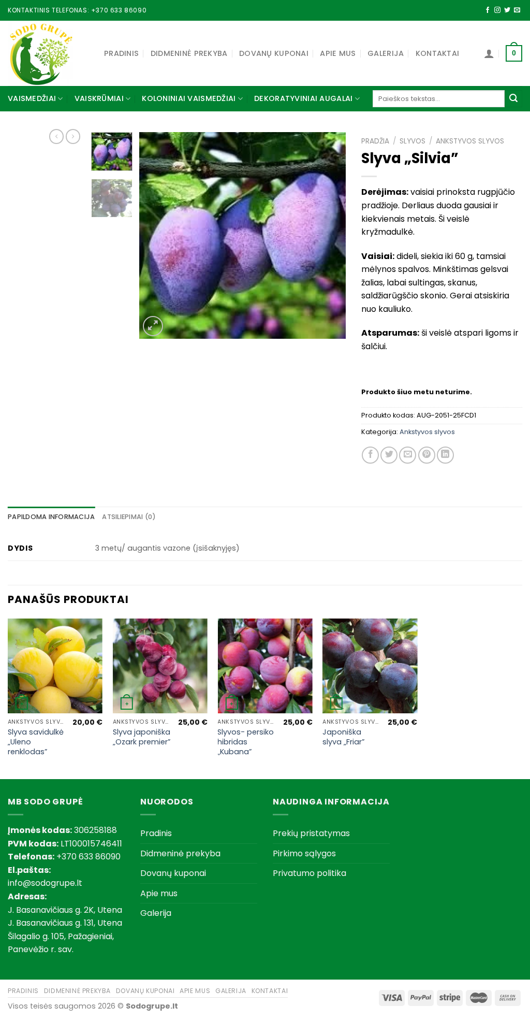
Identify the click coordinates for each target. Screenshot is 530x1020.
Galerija (385, 53)
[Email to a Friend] (407, 455)
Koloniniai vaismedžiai (188, 98)
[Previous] (156, 235)
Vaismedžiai (32, 98)
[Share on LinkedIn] (445, 455)
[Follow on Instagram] (497, 10)
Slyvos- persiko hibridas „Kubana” (245, 741)
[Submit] (513, 99)
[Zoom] (153, 326)
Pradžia (375, 141)
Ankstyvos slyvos (470, 141)
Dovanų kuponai (273, 53)
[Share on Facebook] (370, 455)
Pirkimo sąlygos (304, 853)
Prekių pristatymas (311, 833)
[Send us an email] (517, 10)
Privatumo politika (309, 873)
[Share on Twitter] (389, 455)
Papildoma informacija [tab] (51, 516)
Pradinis (121, 53)
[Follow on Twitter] (507, 10)
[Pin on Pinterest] (426, 455)
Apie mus (338, 53)
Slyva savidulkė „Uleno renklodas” (36, 741)
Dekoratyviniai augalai (303, 98)
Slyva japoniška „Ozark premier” (141, 736)
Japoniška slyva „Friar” (343, 736)
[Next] (328, 235)
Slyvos (412, 141)
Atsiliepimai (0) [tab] (129, 516)
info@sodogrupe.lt (45, 883)
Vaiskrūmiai (99, 98)
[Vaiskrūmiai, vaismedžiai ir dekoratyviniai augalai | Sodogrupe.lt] (48, 53)
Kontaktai (438, 53)
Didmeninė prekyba (189, 53)
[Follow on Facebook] (487, 10)
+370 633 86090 (118, 10)
